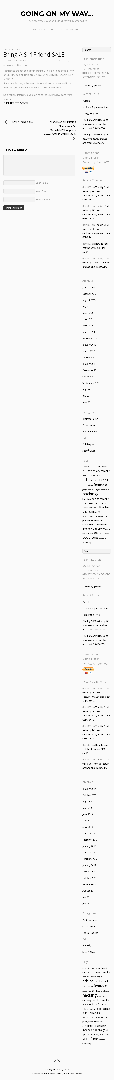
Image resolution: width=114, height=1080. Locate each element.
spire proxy (8, 65)
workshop (87, 542)
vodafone (90, 537)
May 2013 (87, 319)
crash (84, 475)
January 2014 (89, 287)
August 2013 (89, 300)
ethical (88, 479)
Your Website (43, 199)
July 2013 (87, 306)
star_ (96, 532)
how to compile (100, 499)
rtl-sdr (100, 520)
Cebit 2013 (87, 471)
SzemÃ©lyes (20, 61)
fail (105, 480)
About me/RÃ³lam (43, 30)
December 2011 (90, 370)
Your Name (42, 182)
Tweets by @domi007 (93, 85)
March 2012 (88, 351)
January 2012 (89, 363)
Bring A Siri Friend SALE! (34, 54)
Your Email (41, 191)
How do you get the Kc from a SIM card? (95, 248)
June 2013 (87, 312)
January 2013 (89, 344)
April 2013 (87, 325)
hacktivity (86, 499)
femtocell (101, 484)
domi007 (7, 61)
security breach (89, 524)
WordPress (49, 1073)
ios (90, 503)
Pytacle (86, 100)
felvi (84, 485)
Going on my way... (55, 1069)
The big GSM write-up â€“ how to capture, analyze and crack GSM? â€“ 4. (95, 124)
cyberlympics (91, 475)
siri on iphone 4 (53, 61)
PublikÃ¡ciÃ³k (89, 444)
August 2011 (89, 389)
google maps (86, 490)
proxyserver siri (36, 61)
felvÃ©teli (89, 485)
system (102, 533)
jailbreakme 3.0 (91, 511)
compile (105, 471)
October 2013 (89, 293)
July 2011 (87, 395)
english (99, 475)
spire (71, 61)
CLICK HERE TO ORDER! (15, 103)
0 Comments (22, 65)
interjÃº (85, 503)
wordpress (102, 538)
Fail (84, 437)
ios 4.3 (95, 503)
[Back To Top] (57, 1060)
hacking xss (101, 495)
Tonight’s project (91, 113)
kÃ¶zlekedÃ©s (87, 516)
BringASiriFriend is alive (21, 121)
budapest (102, 466)
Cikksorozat (88, 425)
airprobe (86, 466)
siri (45, 61)
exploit (99, 480)
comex (96, 471)
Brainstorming (90, 418)
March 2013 (88, 332)
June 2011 (87, 402)
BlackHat (94, 467)
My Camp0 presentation (95, 107)
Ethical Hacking (90, 431)
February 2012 (89, 357)
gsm (94, 489)
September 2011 (91, 383)
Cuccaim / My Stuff (69, 30)
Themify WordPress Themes (69, 1073)
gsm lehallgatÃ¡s (103, 490)
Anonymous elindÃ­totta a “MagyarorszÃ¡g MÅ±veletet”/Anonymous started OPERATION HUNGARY (60, 128)
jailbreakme (103, 507)
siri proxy (64, 61)
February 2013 (89, 338)
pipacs (106, 516)
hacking (89, 494)
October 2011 (89, 376)
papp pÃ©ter (98, 516)
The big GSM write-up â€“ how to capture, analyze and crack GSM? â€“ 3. (95, 138)
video (107, 533)
